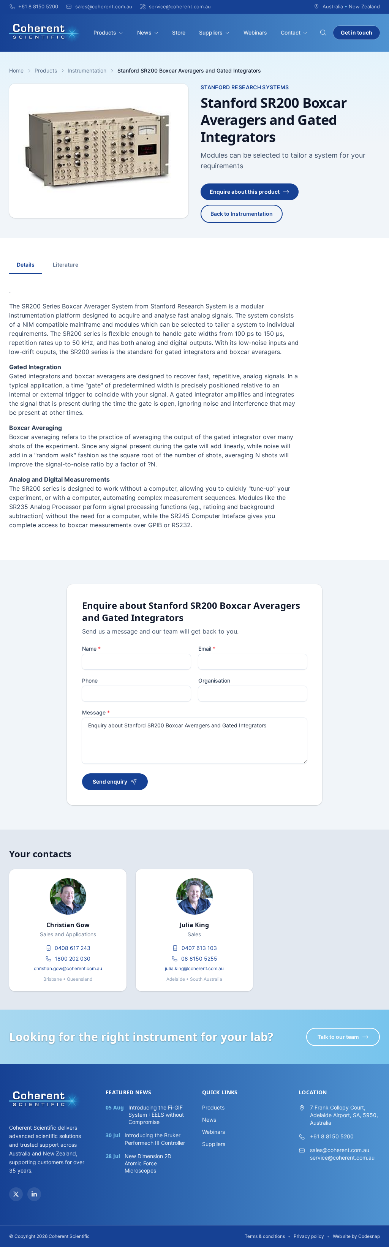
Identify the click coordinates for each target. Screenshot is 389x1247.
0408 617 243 (72, 948)
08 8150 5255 (199, 958)
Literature (65, 264)
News (144, 32)
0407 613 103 (199, 948)
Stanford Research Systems (245, 87)
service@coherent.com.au (342, 1157)
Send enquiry (110, 781)
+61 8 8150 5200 (332, 1136)
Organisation (214, 680)
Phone (90, 680)
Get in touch (356, 32)
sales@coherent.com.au (339, 1150)
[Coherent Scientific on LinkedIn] (34, 1194)
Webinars (255, 32)
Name (91, 648)
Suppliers (211, 32)
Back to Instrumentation (241, 213)
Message (96, 712)
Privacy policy (309, 1236)
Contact (290, 32)
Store (178, 32)
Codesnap (369, 1236)
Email (206, 648)
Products (104, 32)
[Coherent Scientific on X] (16, 1194)
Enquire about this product (245, 191)
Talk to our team (338, 1037)
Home (16, 70)
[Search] (323, 33)
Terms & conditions (265, 1236)
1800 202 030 (72, 958)
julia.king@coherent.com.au (194, 968)
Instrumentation (87, 70)
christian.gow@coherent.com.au (68, 968)
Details (26, 264)
